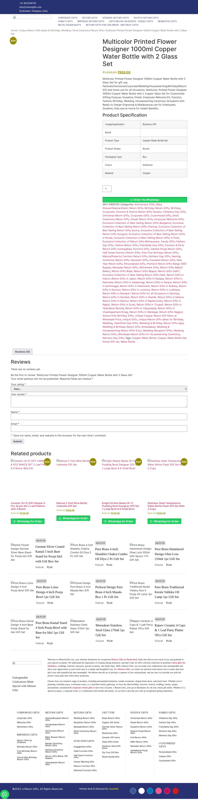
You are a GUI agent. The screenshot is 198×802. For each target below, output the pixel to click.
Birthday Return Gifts (90, 21)
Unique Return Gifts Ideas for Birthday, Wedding (45, 30)
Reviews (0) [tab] (22, 351)
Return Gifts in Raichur (116, 300)
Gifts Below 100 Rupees (122, 21)
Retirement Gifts (149, 267)
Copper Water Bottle (144, 337)
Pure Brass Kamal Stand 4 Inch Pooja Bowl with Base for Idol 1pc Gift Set (51, 630)
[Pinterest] (181, 7)
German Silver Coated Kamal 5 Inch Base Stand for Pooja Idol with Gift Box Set (50, 554)
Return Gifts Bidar (122, 271)
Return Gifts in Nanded (116, 297)
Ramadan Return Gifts (125, 267)
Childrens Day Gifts (174, 211)
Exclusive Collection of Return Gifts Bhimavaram (131, 241)
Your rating (18, 384)
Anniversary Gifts (145, 204)
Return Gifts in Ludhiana (165, 289)
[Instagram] (187, 7)
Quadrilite (114, 788)
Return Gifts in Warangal (143, 312)
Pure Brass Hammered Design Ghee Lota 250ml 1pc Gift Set (169, 554)
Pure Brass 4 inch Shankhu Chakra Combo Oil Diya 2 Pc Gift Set (111, 554)
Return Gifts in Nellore (171, 297)
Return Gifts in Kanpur (159, 282)
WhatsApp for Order (29, 521)
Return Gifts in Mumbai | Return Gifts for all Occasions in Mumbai (141, 293)
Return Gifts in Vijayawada (140, 308)
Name (15, 412)
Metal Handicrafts (69, 25)
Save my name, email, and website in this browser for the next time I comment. (60, 435)
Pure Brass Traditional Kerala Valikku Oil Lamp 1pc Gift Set (169, 592)
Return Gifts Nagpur (171, 312)
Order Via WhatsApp (146, 199)
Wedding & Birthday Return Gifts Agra (161, 323)
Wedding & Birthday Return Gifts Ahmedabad (129, 326)
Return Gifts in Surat (123, 304)
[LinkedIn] (174, 7)
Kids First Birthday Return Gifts (160, 252)
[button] (145, 200)
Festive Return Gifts (146, 18)
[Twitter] (168, 7)
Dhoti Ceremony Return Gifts (88, 30)
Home (14, 30)
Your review (19, 394)
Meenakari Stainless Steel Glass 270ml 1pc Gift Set (110, 630)
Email (15, 423)
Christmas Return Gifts (116, 215)
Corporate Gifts (67, 18)
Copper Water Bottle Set (172, 337)
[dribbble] (158, 791)
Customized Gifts (161, 215)
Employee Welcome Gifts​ (169, 219)
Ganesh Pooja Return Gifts (166, 248)
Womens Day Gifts (113, 337)
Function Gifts (141, 248)
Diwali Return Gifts (142, 219)
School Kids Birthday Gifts (118, 315)
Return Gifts (90, 18)
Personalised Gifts (134, 263)
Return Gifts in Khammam (135, 286)
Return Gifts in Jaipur (123, 278)
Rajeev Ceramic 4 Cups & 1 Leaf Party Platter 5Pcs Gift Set (170, 630)
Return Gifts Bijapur (145, 271)
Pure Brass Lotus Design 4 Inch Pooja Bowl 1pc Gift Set (49, 592)
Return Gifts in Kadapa (151, 278)
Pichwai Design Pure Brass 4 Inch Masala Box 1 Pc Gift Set (109, 592)
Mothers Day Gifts (159, 256)
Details (22, 554)
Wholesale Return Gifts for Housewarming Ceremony (149, 334)
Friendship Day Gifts (152, 245)
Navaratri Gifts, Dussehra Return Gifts (153, 260)
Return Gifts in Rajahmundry (146, 300)
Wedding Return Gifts (115, 18)
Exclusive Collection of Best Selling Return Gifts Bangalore (137, 222)
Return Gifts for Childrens (102, 25)
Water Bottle (128, 341)
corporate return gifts (82, 688)
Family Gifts (65, 21)
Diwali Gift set (111, 341)
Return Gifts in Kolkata (164, 286)
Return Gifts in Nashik (143, 297)
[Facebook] (162, 7)
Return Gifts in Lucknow (136, 289)
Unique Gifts (145, 21)
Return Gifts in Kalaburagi (130, 282)
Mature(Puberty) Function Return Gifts (125, 256)
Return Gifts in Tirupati (150, 304)
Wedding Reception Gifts (157, 330)
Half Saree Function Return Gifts (121, 252)
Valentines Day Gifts (126, 323)
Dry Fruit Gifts (129, 25)
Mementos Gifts (167, 21)
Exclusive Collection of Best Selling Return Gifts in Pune (146, 237)
